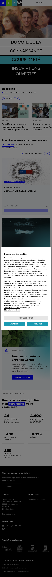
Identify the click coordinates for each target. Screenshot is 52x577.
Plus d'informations (11, 310)
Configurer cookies (26, 318)
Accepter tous (14, 324)
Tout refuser (37, 324)
